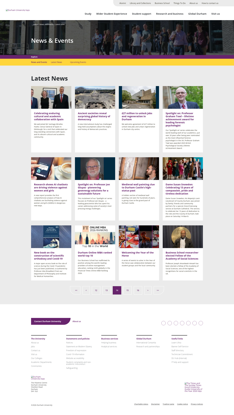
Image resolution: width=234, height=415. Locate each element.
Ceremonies (36, 366)
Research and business (169, 13)
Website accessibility (75, 358)
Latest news (60, 24)
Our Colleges (36, 358)
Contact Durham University (48, 321)
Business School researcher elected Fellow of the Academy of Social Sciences (182, 255)
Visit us (215, 13)
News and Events (39, 62)
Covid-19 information (75, 354)
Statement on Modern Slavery (79, 346)
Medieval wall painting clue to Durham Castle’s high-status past (138, 187)
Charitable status (141, 404)
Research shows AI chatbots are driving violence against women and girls (51, 187)
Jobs (33, 346)
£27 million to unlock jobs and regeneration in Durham (137, 116)
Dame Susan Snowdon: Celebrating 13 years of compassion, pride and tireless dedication (179, 189)
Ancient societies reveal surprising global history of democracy (94, 116)
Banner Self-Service (179, 346)
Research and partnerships (148, 346)
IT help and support (179, 362)
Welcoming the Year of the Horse (138, 254)
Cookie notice (182, 404)
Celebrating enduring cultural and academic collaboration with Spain (48, 116)
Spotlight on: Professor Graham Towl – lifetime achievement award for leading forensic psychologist (180, 119)
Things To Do (180, 3)
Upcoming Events (78, 62)
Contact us (35, 350)
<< (76, 290)
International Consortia (146, 342)
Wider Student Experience (111, 13)
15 (127, 290)
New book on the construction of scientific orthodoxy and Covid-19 (49, 255)
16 (138, 290)
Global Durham (197, 13)
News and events (47, 24)
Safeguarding (72, 368)
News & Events (52, 40)
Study (88, 13)
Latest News (56, 62)
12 (96, 290)
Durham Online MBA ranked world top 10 (95, 254)
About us (194, 3)
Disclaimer (155, 404)
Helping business (108, 342)
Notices (69, 342)
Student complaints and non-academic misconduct (78, 363)
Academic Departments (41, 362)
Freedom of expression (76, 350)
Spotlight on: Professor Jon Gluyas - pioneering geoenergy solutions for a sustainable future (94, 189)
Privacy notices (197, 404)
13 (106, 290)
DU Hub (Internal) (179, 358)
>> (158, 290)
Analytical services (109, 346)
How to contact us (210, 3)
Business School (162, 3)
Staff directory (177, 350)
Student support (141, 13)
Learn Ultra (176, 342)
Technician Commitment (182, 354)
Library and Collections (140, 3)
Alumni (122, 3)
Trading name (168, 404)
